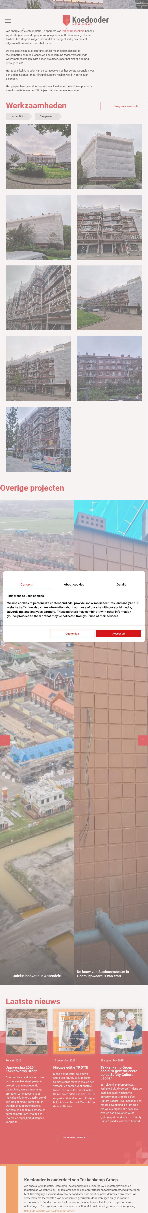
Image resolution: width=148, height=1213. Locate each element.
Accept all (118, 633)
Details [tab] (121, 584)
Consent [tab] (26, 584)
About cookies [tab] (74, 584)
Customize (72, 633)
